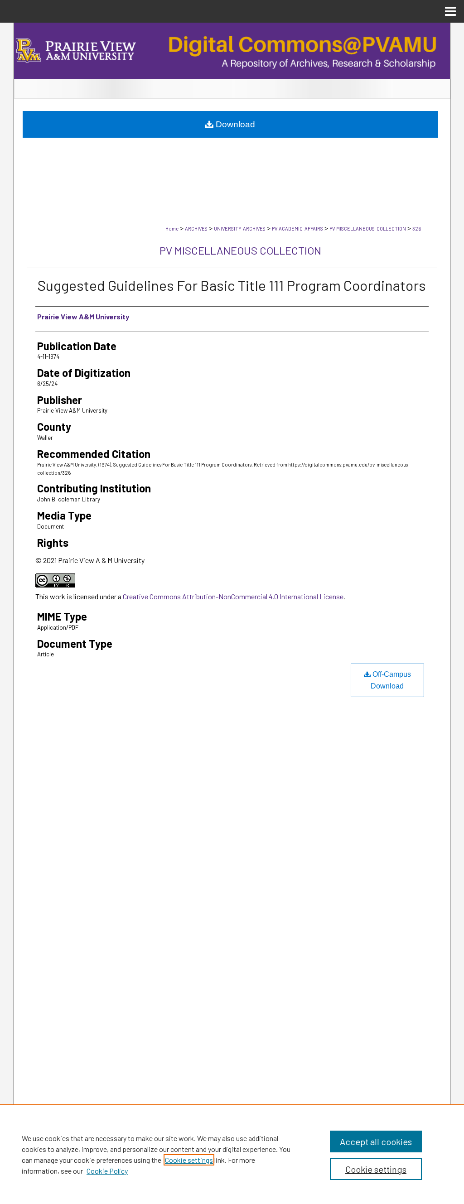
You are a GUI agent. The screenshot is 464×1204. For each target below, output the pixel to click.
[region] (232, 1154)
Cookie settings (189, 1160)
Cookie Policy (107, 1170)
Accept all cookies (376, 1141)
